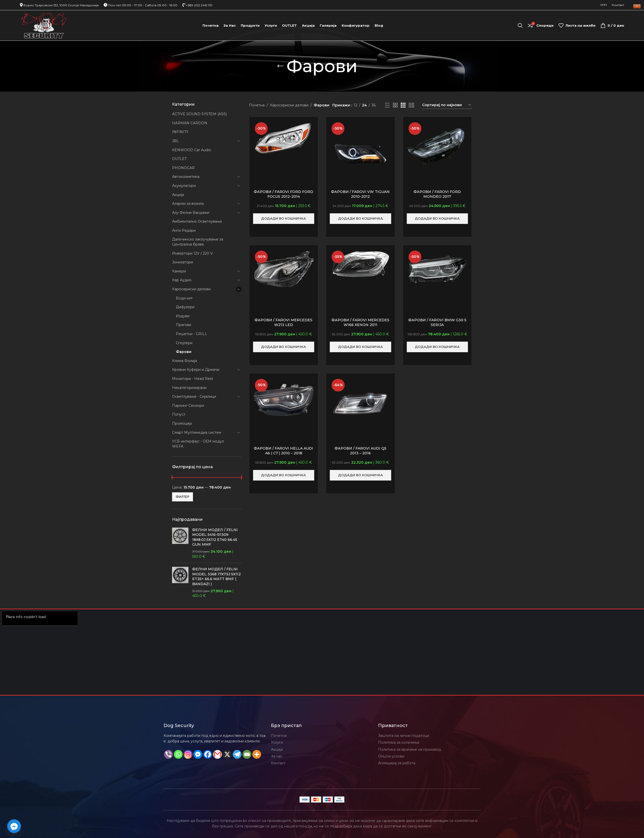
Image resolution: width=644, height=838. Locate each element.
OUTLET (179, 158)
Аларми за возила (188, 203)
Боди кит (184, 298)
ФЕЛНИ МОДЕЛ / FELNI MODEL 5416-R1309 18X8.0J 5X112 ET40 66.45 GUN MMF (215, 537)
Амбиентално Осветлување (197, 221)
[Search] (520, 25)
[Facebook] (207, 754)
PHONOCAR (183, 168)
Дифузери (185, 307)
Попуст (178, 414)
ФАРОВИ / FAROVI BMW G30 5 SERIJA (437, 322)
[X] (227, 754)
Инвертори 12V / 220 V (192, 253)
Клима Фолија (184, 360)
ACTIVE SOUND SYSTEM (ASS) (199, 114)
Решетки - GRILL (191, 334)
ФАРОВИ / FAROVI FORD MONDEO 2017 (437, 194)
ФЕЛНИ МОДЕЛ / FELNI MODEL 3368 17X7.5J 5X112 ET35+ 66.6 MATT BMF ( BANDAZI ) (216, 576)
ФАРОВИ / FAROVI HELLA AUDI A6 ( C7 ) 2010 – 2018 (283, 451)
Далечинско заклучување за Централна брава (197, 242)
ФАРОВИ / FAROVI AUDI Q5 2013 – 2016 (360, 451)
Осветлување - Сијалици (194, 396)
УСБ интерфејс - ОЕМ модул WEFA (198, 444)
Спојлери (184, 343)
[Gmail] (217, 754)
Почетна (257, 105)
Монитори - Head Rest (192, 378)
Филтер (182, 497)
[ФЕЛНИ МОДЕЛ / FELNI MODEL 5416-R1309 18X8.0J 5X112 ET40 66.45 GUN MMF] (180, 543)
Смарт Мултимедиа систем (196, 432)
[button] (283, 218)
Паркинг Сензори (188, 405)
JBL (175, 141)
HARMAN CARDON (189, 123)
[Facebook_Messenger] (14, 826)
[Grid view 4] (411, 105)
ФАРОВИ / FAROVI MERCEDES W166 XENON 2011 (360, 322)
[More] (256, 754)
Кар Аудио (181, 280)
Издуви (182, 316)
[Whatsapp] (178, 754)
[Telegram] (237, 754)
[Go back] (280, 66)
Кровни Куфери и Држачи (195, 369)
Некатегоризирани (189, 387)
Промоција (182, 423)
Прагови (183, 325)
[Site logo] (44, 25)
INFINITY (180, 132)
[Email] (247, 754)
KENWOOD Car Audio (191, 150)
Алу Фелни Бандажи (190, 212)
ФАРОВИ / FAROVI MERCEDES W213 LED (283, 322)
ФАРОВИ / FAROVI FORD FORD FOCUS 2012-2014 (283, 194)
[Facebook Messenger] (197, 754)
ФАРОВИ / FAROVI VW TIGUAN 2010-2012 (360, 194)
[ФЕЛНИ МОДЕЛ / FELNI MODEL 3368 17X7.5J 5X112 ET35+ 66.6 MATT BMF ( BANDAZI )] (180, 582)
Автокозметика (185, 176)
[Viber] (168, 754)
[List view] (387, 105)
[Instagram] (188, 754)
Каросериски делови (191, 289)
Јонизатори (182, 262)
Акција (178, 194)
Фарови (183, 351)
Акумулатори (184, 185)
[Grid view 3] (403, 105)
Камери (179, 271)
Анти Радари (184, 230)
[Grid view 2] (395, 105)
